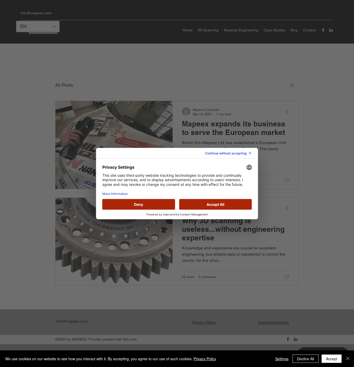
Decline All (305, 358)
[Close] (348, 359)
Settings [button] (281, 358)
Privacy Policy (205, 358)
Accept (331, 358)
